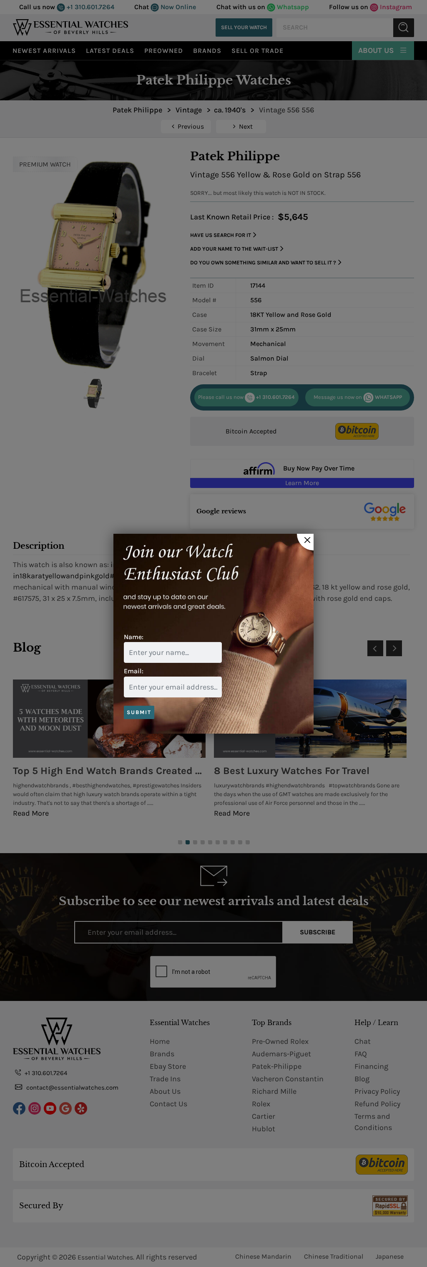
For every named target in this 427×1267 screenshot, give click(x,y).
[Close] (305, 542)
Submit (139, 712)
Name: (133, 637)
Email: (133, 671)
